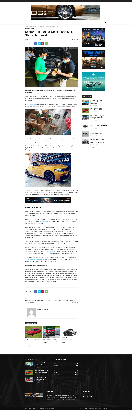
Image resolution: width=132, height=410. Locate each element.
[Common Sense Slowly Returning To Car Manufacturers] (85, 102)
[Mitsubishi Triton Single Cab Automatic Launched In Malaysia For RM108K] (70, 332)
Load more (94, 147)
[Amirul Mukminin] (26, 40)
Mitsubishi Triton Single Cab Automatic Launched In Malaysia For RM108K (70, 341)
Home (26, 26)
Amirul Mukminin (32, 39)
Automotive (31, 26)
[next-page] (29, 346)
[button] (105, 22)
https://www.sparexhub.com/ (34, 259)
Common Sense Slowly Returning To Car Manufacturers (96, 102)
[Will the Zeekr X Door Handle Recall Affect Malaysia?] (85, 134)
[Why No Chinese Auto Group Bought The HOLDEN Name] (33, 332)
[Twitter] (39, 43)
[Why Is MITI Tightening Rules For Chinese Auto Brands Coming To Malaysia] (51, 332)
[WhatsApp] (46, 43)
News (32, 28)
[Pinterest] (42, 43)
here (29, 192)
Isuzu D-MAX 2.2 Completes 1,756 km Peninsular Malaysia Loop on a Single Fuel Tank (97, 141)
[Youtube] (91, 396)
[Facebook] (35, 43)
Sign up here (45, 221)
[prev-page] (26, 346)
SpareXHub (32, 104)
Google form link (49, 251)
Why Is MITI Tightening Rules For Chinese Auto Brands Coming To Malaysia (50, 341)
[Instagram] (87, 396)
